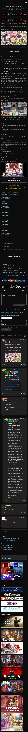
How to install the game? (8, 547)
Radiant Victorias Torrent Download (16, 275)
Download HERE (5, 199)
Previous (5, 290)
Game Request (23, 187)
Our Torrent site (6, 552)
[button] (26, 2)
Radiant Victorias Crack (8, 272)
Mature (12, 9)
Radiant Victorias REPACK (12, 274)
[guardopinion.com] (12, 589)
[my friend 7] (12, 609)
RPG (20, 9)
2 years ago (21, 339)
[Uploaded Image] (13, 357)
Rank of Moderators (7, 543)
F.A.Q (21, 188)
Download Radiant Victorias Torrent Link (10, 194)
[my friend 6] (12, 603)
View (12, 621)
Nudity (16, 9)
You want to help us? (7, 545)
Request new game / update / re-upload (12, 538)
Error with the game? (7, 549)
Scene (11, 454)
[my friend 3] (12, 598)
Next (23, 290)
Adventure (22, 8)
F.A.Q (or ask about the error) (9, 540)
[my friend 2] (12, 594)
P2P (15, 454)
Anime (8, 9)
